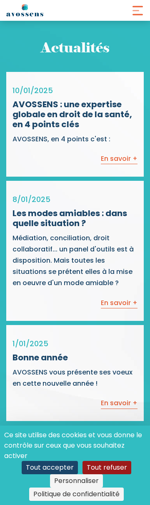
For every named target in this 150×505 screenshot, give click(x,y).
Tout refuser (107, 467)
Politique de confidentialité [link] (76, 494)
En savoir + (119, 158)
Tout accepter (50, 467)
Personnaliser (76, 480)
